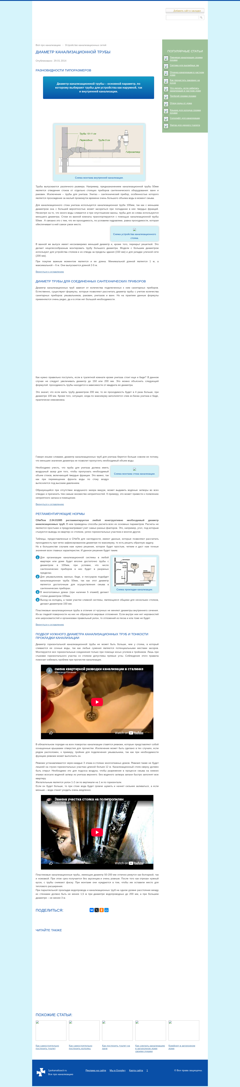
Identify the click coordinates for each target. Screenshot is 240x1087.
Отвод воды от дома (181, 103)
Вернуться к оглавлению (50, 271)
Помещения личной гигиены (134, 30)
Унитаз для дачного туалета (185, 125)
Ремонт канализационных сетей (178, 30)
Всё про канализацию (48, 45)
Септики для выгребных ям (184, 65)
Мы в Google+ (118, 1070)
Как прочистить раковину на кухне (185, 81)
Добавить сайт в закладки (187, 10)
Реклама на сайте (96, 1070)
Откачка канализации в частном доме (187, 73)
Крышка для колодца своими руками (185, 111)
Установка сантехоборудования (115, 36)
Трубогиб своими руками (183, 96)
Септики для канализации (73, 36)
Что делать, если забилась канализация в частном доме (185, 89)
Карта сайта (136, 1070)
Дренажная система (51, 30)
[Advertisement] (97, 109)
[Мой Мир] (106, 910)
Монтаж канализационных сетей (91, 30)
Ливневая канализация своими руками (186, 58)
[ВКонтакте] (92, 910)
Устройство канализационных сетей (162, 36)
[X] (97, 910)
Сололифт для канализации (185, 118)
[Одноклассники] (101, 910)
